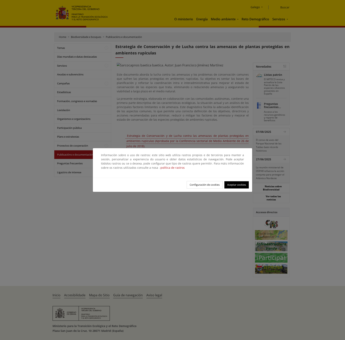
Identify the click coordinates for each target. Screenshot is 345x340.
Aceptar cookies (236, 184)
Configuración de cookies (205, 184)
